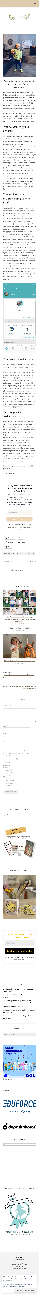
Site (4, 741)
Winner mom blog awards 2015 (19, 628)
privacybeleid (17, 527)
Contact (19, 1262)
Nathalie (20, 570)
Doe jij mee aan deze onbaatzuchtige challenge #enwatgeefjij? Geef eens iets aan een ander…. (19, 619)
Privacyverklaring (19, 1269)
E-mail (5, 733)
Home (20, 1255)
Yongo (5, 208)
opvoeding (21, 553)
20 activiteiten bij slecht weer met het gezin (19, 661)
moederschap (9, 553)
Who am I (19, 1257)
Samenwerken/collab (19, 1264)
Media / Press (19, 1260)
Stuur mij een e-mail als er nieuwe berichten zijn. (10, 784)
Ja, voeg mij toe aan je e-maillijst (7, 765)
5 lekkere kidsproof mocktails (13, 1006)
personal (30, 553)
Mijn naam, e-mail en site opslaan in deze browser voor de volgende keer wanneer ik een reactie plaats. (18, 753)
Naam (5, 726)
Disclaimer (19, 1266)
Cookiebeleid (21, 1286)
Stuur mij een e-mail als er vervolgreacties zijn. (10, 773)
